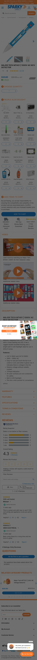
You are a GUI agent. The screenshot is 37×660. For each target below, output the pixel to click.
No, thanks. (9, 334)
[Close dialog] (36, 321)
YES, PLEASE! (9, 331)
